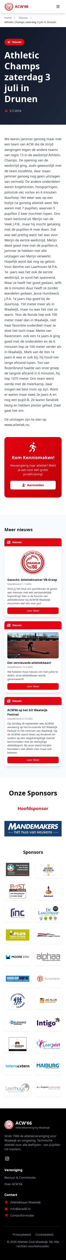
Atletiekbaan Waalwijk (25, 1202)
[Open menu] (58, 6)
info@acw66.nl (20, 1209)
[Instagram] (7, 1159)
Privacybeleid (22, 1235)
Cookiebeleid (44, 1235)
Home (8, 17)
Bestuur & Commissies (20, 1178)
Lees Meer (33, 610)
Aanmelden (35, 485)
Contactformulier (22, 1215)
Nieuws (23, 17)
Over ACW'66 (13, 1184)
